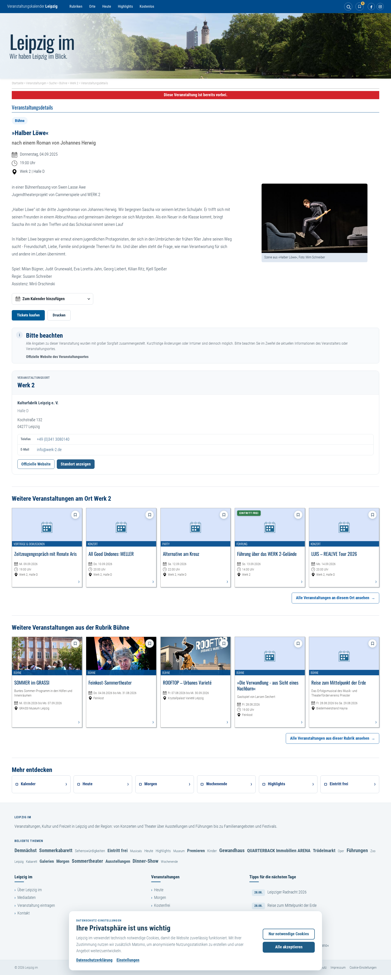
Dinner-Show (145, 861)
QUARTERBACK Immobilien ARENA (278, 850)
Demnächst (25, 850)
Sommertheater (87, 861)
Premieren (196, 850)
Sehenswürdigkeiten (90, 851)
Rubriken (75, 6)
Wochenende (169, 862)
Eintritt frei (117, 850)
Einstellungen (128, 960)
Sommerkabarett (55, 850)
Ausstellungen (117, 861)
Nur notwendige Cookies (289, 934)
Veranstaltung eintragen (36, 905)
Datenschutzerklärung (94, 960)
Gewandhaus (232, 850)
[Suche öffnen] (348, 6)
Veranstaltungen (36, 83)
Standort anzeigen (76, 464)
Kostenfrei (162, 905)
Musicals (136, 851)
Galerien (47, 861)
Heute (106, 6)
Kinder (212, 851)
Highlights (125, 6)
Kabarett (31, 862)
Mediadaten (26, 897)
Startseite (17, 83)
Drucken (59, 315)
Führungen (357, 850)
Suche (53, 83)
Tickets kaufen (28, 315)
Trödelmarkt (324, 850)
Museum (179, 851)
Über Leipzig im (29, 890)
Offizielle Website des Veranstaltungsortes (57, 357)
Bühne (63, 83)
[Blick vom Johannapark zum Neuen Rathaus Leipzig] (195, 46)
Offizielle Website (36, 464)
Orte (92, 6)
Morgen (62, 861)
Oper (341, 851)
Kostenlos (147, 6)
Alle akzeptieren (289, 947)
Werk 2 (74, 83)
